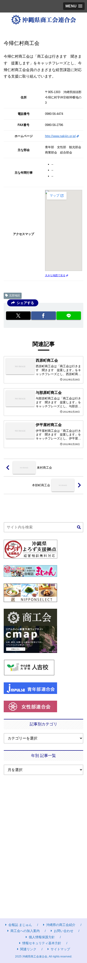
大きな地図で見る (55, 275)
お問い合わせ (63, 931)
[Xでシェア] (18, 315)
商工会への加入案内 (25, 931)
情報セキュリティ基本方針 (41, 943)
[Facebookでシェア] (43, 315)
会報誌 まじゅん (20, 925)
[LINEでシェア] (68, 315)
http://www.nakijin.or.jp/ (60, 136)
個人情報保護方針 (42, 937)
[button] (79, 527)
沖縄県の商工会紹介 (60, 925)
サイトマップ (60, 949)
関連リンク (28, 949)
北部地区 (14, 295)
